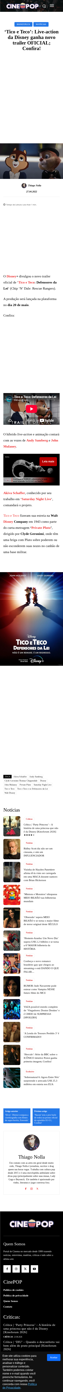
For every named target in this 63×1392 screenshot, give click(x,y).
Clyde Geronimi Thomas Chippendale (21, 781)
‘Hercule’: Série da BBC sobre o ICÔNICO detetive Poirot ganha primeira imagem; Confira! (40, 1058)
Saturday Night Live (36, 499)
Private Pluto (41, 527)
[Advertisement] (31, 87)
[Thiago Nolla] (25, 185)
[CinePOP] (22, 6)
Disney (11, 276)
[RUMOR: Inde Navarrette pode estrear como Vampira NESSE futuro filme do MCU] (11, 986)
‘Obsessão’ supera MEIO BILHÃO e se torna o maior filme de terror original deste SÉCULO (41, 921)
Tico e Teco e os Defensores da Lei (32, 789)
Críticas (29, 819)
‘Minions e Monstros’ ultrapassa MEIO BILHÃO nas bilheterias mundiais (40, 898)
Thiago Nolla (34, 185)
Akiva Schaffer (14, 493)
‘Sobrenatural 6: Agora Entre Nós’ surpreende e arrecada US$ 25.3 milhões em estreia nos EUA (41, 1081)
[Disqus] (31, 727)
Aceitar (53, 1357)
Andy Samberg (37, 440)
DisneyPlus (23, 24)
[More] (49, 128)
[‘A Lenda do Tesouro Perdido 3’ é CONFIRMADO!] (11, 1032)
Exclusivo (30, 1071)
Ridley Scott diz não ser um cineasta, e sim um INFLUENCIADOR (38, 852)
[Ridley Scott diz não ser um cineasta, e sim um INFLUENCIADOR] (11, 849)
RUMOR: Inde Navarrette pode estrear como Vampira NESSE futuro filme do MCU (40, 989)
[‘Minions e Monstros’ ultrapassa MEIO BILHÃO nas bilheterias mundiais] (11, 895)
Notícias (41, 24)
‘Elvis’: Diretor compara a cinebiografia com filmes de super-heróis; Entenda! (16, 1117)
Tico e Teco (26, 282)
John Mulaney (11, 785)
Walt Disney (10, 793)
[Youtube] (34, 1269)
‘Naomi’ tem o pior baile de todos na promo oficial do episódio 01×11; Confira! (45, 1119)
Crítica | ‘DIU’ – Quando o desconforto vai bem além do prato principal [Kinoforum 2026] (31, 1345)
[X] (37, 1188)
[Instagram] (31, 1188)
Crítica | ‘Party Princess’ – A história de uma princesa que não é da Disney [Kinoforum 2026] (41, 828)
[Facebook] (25, 1188)
